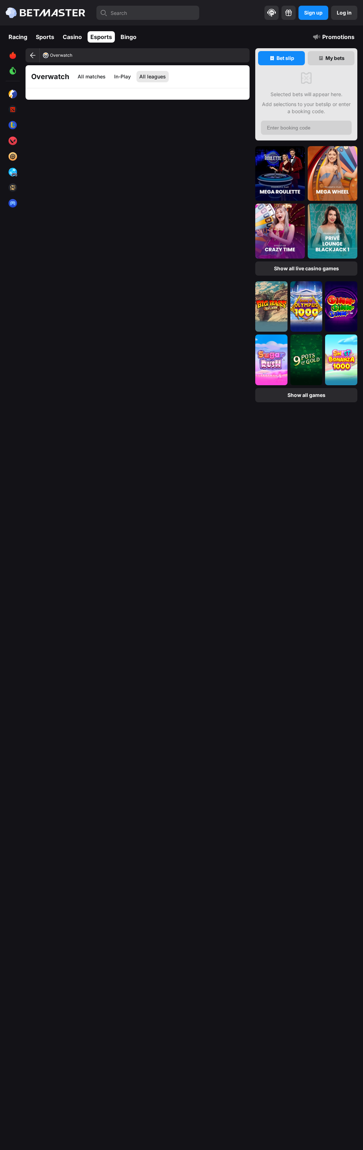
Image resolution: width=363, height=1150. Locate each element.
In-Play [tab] (122, 76)
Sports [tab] (45, 36)
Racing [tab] (18, 36)
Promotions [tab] (338, 36)
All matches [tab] (92, 76)
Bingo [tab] (128, 36)
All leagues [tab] (152, 76)
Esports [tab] (101, 36)
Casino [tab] (72, 36)
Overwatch (61, 55)
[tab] (281, 58)
